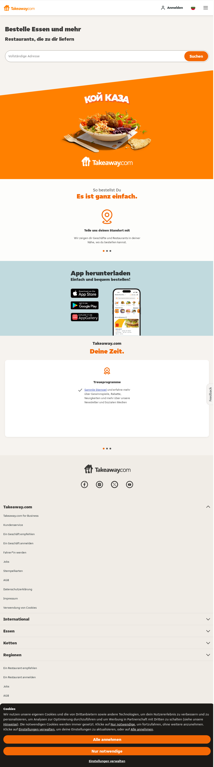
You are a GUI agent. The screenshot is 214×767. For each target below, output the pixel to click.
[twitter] (114, 488)
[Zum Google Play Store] (85, 305)
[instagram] (99, 488)
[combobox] (94, 56)
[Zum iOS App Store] (85, 293)
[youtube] (129, 488)
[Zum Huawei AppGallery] (85, 317)
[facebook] (84, 488)
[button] (19, 7)
